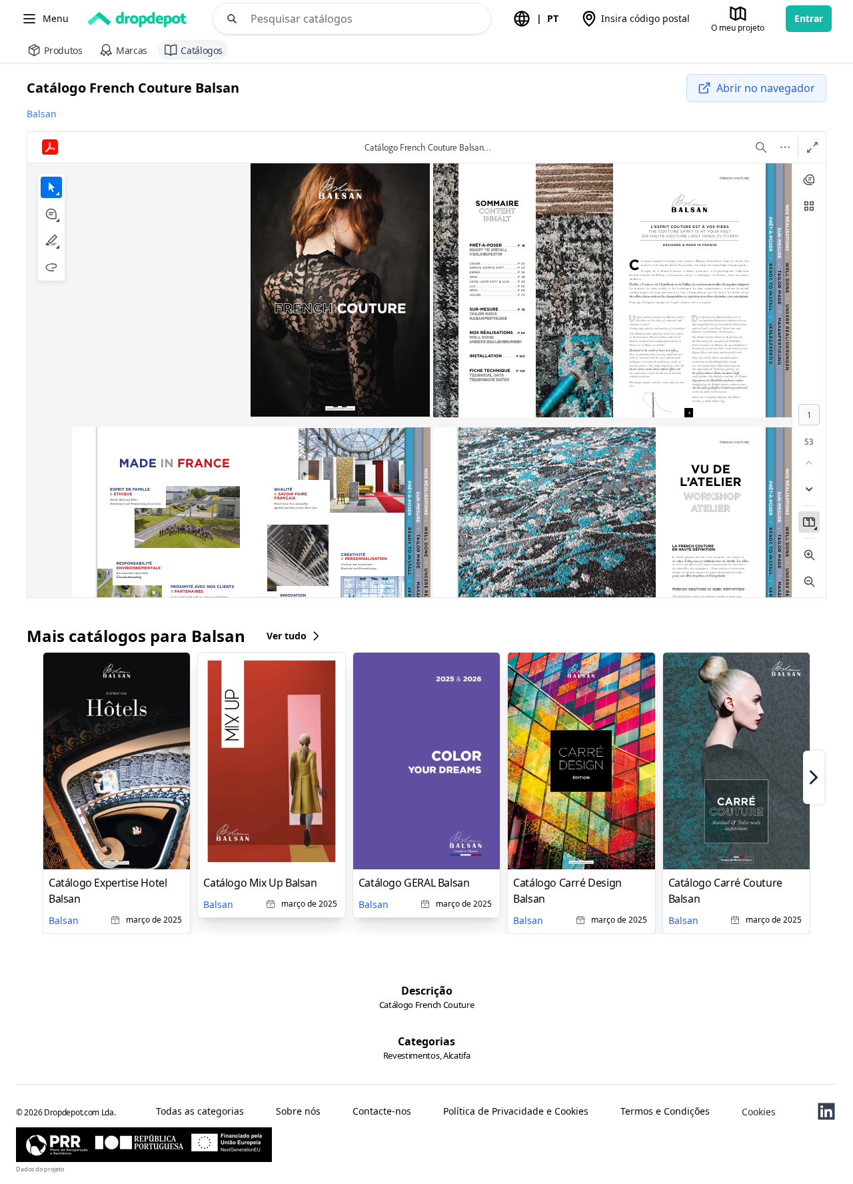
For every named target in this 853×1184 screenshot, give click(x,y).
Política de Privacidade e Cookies (515, 1111)
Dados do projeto (40, 1169)
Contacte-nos (382, 1111)
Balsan (42, 113)
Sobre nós (298, 1111)
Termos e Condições (665, 1111)
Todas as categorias (200, 1111)
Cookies (759, 1111)
